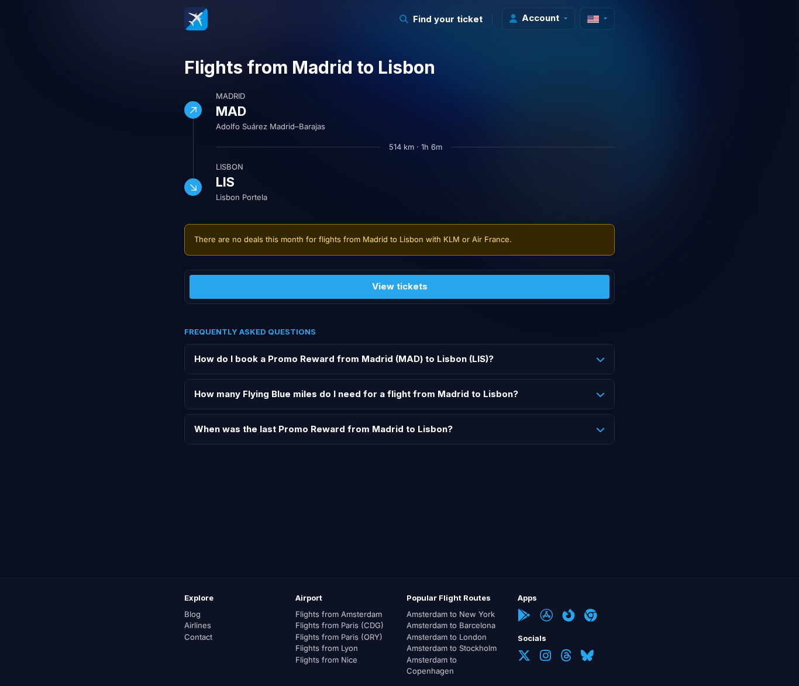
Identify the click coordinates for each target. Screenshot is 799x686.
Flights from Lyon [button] (326, 648)
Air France (490, 239)
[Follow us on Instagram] (545, 656)
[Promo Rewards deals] (196, 19)
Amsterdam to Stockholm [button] (452, 648)
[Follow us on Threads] (565, 656)
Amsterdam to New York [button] (451, 614)
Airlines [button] (197, 625)
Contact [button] (198, 637)
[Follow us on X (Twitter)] (524, 656)
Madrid (230, 96)
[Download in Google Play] (524, 616)
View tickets (400, 286)
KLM (451, 239)
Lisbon (229, 166)
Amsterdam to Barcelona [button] (451, 625)
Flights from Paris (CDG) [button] (339, 625)
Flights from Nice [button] (326, 659)
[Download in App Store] (546, 616)
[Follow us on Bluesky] (587, 656)
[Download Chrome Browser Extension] (590, 616)
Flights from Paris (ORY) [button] (339, 637)
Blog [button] (192, 614)
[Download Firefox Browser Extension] (568, 616)
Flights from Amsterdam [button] (338, 614)
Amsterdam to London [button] (447, 637)
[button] (441, 19)
